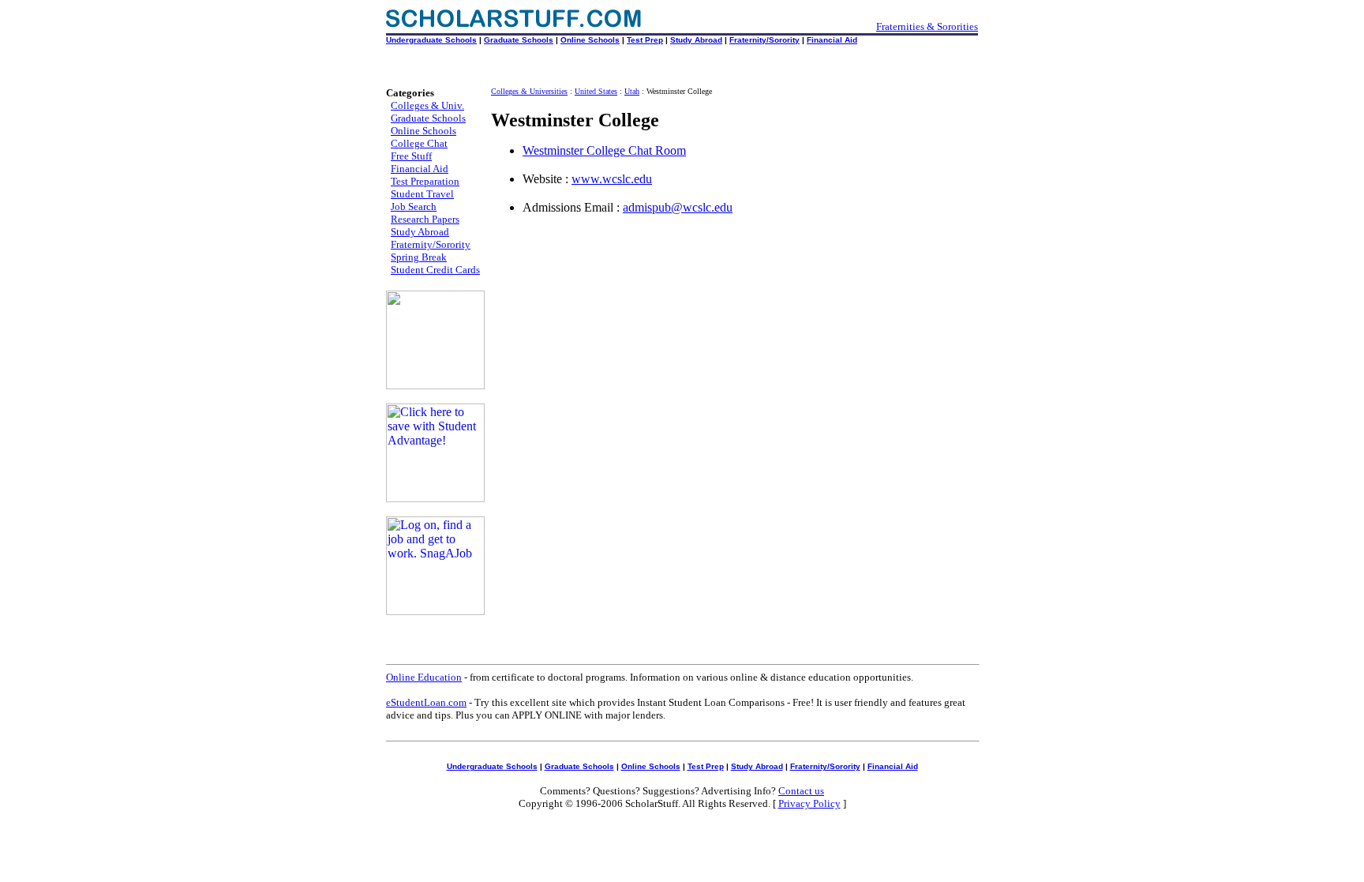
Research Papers (425, 219)
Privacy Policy (809, 803)
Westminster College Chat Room (604, 150)
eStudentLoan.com (426, 702)
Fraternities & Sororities (927, 26)
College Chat (419, 143)
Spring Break (419, 257)
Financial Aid (832, 40)
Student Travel (422, 194)
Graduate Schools (518, 40)
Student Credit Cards (435, 270)
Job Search (414, 206)
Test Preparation (425, 181)
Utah (631, 91)
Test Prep (645, 40)
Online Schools (590, 40)
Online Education (424, 677)
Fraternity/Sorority (764, 40)
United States (596, 91)
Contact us (801, 791)
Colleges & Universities (529, 91)
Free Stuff (411, 156)
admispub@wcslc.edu (678, 207)
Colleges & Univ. (427, 105)
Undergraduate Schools (431, 40)
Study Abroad (696, 40)
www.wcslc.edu (611, 179)
